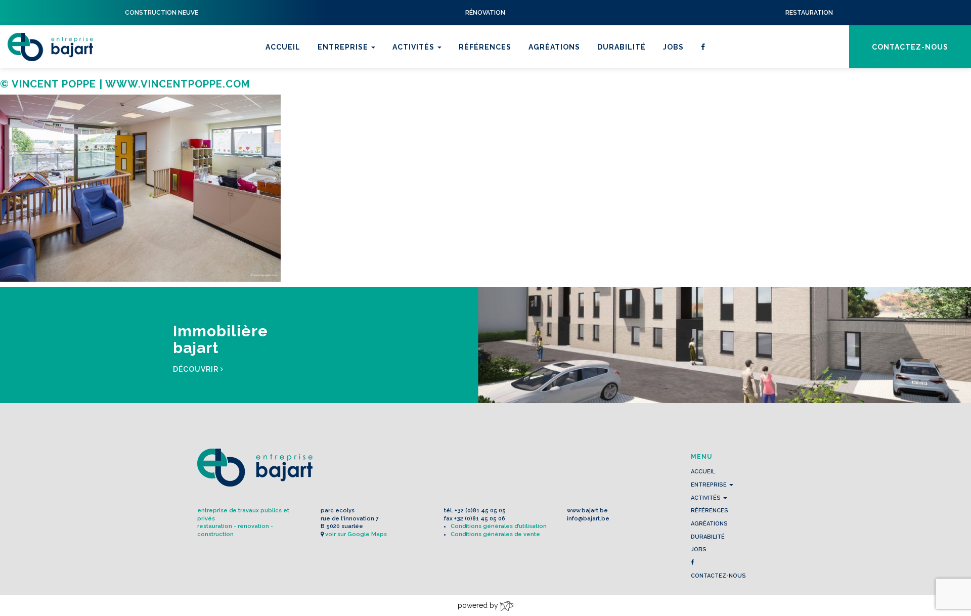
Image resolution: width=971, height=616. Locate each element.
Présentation (349, 80)
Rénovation (420, 94)
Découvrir (196, 369)
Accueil (283, 47)
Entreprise (344, 47)
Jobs (673, 47)
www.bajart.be (587, 510)
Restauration (424, 80)
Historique (344, 94)
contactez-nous (910, 47)
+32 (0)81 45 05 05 (480, 510)
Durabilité (621, 47)
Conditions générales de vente (495, 534)
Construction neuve (440, 107)
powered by (479, 605)
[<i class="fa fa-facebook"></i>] (703, 46)
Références (485, 47)
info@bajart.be (588, 518)
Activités (414, 47)
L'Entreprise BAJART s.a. (50, 47)
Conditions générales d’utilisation (499, 526)
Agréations (554, 47)
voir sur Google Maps (356, 534)
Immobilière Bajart (435, 120)
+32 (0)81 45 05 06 (479, 518)
